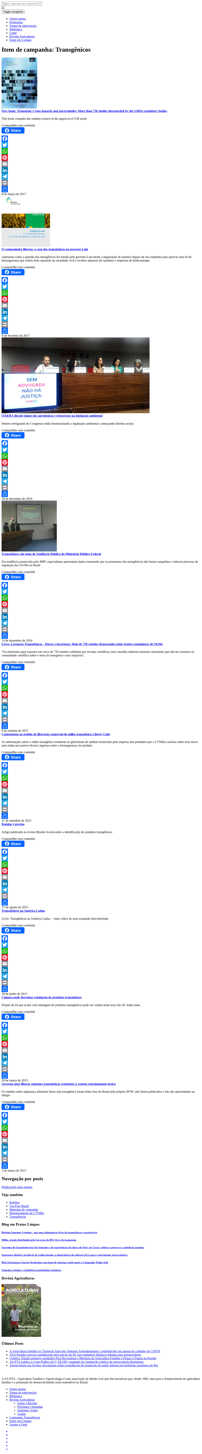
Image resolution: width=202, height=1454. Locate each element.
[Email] (101, 164)
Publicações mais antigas (17, 1187)
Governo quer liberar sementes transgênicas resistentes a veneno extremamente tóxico (59, 1084)
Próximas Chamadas (30, 1406)
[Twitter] (101, 145)
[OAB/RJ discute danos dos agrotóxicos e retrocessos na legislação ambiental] (101, 375)
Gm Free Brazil (19, 1206)
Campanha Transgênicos (24, 1417)
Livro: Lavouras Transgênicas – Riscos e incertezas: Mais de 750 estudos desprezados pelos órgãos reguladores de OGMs (82, 644)
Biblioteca (15, 29)
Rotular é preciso (13, 824)
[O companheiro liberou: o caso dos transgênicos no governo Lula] (101, 222)
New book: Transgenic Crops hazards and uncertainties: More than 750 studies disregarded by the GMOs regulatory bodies (84, 111)
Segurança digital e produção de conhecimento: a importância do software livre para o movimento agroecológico (65, 1254)
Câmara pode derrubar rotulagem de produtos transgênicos (42, 997)
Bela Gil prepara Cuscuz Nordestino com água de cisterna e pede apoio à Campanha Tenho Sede (55, 1262)
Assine (21, 1414)
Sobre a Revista (27, 1403)
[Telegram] (101, 176)
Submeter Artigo (27, 1410)
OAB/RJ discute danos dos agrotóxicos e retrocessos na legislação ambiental (52, 415)
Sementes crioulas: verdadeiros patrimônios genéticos (31, 1270)
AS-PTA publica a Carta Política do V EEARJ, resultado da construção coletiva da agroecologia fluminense (76, 1361)
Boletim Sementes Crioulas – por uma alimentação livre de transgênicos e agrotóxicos (49, 1232)
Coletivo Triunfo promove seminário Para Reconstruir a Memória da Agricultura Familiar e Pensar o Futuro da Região (82, 1358)
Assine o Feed (18, 1424)
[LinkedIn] (101, 170)
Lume (13, 33)
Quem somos (17, 18)
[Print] (101, 183)
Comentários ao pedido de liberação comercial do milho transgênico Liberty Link (56, 734)
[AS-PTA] (3, 7)
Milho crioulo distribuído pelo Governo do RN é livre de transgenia (39, 1239)
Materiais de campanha (23, 1209)
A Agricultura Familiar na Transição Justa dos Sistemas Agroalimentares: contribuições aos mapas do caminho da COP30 (84, 1351)
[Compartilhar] (101, 189)
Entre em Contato (20, 40)
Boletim (14, 1202)
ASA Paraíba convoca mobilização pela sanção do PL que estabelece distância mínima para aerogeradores (75, 1354)
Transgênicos (17, 1216)
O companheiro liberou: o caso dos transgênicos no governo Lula (45, 249)
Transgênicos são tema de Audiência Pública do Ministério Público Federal (51, 554)
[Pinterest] (101, 157)
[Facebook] (101, 138)
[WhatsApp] (101, 151)
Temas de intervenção (22, 25)
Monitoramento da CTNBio (26, 1213)
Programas (16, 22)
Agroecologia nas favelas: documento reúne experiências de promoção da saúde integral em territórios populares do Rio (83, 1365)
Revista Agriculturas (22, 36)
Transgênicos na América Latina (23, 910)
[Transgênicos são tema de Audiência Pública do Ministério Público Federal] (101, 526)
